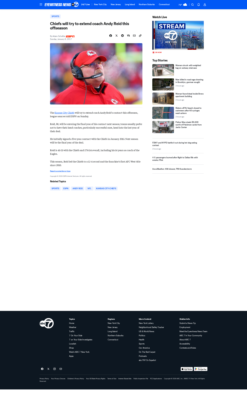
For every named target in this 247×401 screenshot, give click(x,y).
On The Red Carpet (147, 352)
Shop (71, 348)
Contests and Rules (187, 348)
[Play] (178, 35)
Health (141, 340)
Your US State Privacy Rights (95, 378)
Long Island (130, 4)
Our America (144, 348)
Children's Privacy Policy (75, 378)
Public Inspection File (141, 378)
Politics (142, 336)
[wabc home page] (47, 323)
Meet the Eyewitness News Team (193, 331)
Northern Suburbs (147, 4)
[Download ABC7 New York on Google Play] (200, 369)
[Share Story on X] (116, 35)
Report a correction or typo (60, 171)
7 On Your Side (75, 336)
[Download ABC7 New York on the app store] (187, 369)
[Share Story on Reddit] (122, 35)
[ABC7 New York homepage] (62, 4)
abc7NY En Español (147, 360)
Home (71, 323)
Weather (72, 327)
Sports (141, 344)
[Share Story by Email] (134, 35)
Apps (71, 356)
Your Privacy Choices (58, 378)
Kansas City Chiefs (64, 112)
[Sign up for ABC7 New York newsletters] (60, 369)
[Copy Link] (140, 35)
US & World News (146, 331)
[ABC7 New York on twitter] (48, 369)
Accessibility (184, 344)
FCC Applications (156, 378)
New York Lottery (146, 323)
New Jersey (116, 4)
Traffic (71, 331)
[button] (41, 4)
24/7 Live (85, 4)
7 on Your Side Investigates (80, 340)
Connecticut (164, 4)
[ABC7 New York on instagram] (54, 369)
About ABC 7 (185, 340)
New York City (100, 4)
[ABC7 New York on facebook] (42, 369)
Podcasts (143, 356)
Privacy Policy (44, 378)
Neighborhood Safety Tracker (151, 327)
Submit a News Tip (187, 323)
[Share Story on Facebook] (110, 35)
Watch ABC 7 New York (79, 352)
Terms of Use (111, 378)
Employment (184, 327)
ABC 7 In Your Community (190, 336)
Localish (72, 344)
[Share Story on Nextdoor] (128, 35)
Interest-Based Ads (124, 378)
